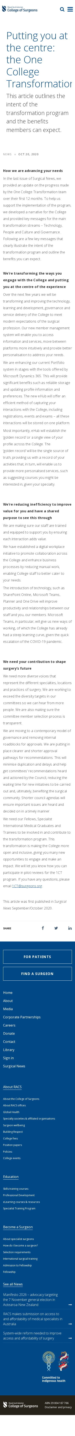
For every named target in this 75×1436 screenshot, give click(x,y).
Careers (9, 1025)
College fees (10, 1138)
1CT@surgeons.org (27, 886)
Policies (7, 1151)
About (8, 1000)
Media (8, 1009)
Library (8, 1049)
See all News (13, 1284)
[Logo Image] (20, 10)
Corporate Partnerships (22, 1017)
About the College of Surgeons (21, 1099)
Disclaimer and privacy (58, 1407)
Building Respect (13, 1132)
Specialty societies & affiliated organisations (29, 1118)
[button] (43, 928)
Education (11, 1176)
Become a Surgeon (18, 1227)
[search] (64, 9)
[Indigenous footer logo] (56, 1367)
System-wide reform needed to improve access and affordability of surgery (32, 1335)
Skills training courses (15, 1189)
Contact (9, 1041)
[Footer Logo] (20, 1405)
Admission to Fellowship (17, 1265)
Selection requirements (16, 1252)
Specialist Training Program (19, 1208)
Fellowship (9, 1272)
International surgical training (20, 1258)
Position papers (12, 1145)
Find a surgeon (37, 973)
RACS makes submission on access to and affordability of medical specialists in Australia (32, 1319)
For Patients (37, 956)
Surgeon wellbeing (14, 1125)
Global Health (11, 1112)
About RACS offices (14, 1105)
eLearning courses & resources (21, 1202)
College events (11, 1158)
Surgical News (14, 1066)
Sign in (8, 1058)
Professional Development (19, 1195)
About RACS (12, 1087)
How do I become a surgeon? (20, 1245)
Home (7, 992)
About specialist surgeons (18, 1239)
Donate (9, 1033)
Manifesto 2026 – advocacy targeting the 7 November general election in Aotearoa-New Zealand (30, 1299)
